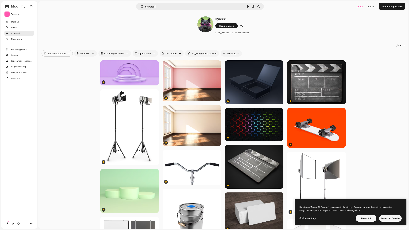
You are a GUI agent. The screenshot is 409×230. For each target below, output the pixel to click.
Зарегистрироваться (392, 6)
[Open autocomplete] (140, 6)
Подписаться (226, 25)
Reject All (366, 218)
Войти (370, 6)
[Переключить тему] (18, 223)
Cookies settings (307, 218)
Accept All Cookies (390, 218)
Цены (360, 6)
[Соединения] (7, 223)
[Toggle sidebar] (31, 6)
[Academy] (12, 223)
